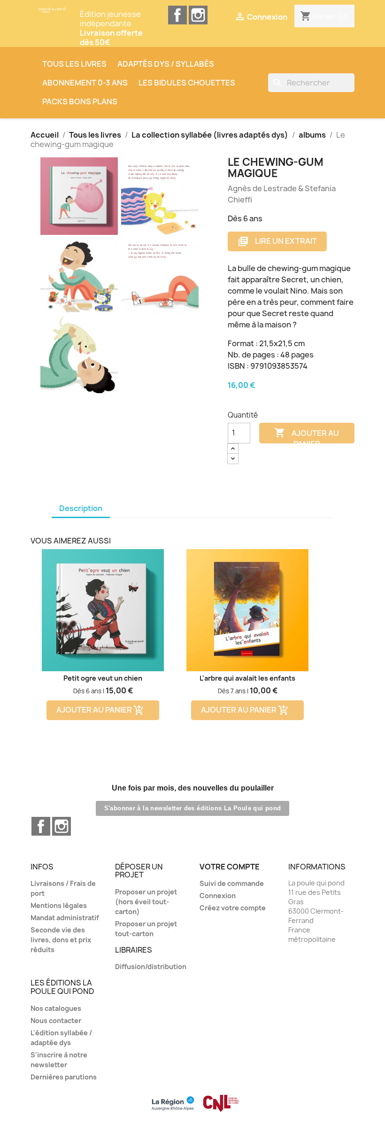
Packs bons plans (79, 101)
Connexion (218, 895)
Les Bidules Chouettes (187, 83)
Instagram (198, 15)
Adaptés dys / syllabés (165, 64)
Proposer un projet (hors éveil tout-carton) (146, 901)
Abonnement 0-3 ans (85, 83)
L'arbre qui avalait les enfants (247, 678)
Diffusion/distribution (150, 966)
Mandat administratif (65, 917)
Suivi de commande (232, 883)
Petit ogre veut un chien (102, 678)
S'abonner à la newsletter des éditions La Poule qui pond (192, 808)
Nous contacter (56, 1020)
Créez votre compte (233, 907)
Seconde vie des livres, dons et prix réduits (61, 939)
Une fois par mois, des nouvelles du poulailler (193, 788)
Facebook (177, 15)
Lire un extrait (277, 242)
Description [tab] (80, 508)
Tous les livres (74, 64)
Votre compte (230, 866)
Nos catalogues (56, 1008)
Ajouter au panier (306, 435)
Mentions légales (59, 905)
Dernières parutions (64, 1076)
